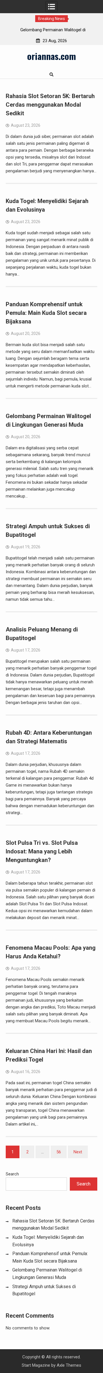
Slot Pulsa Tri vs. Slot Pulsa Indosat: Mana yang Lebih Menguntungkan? (42, 851)
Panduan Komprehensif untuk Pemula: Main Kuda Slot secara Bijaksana (46, 313)
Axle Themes (69, 1365)
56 (58, 1151)
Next (78, 1151)
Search (12, 1174)
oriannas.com (51, 56)
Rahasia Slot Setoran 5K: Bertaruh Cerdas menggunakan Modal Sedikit (50, 105)
